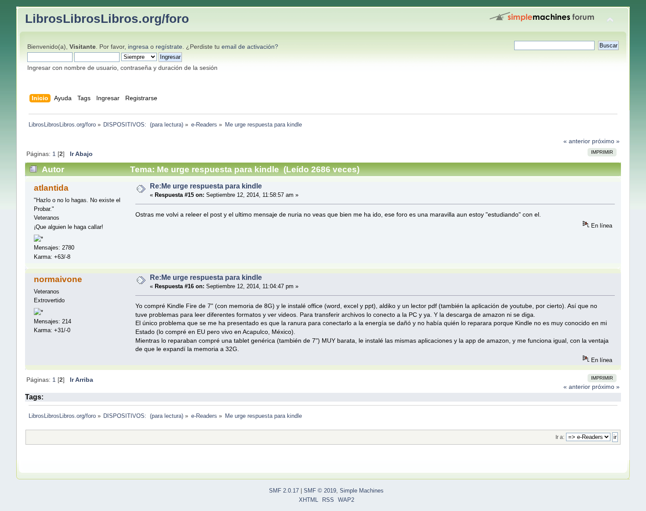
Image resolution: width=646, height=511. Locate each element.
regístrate (169, 46)
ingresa (138, 46)
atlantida (51, 187)
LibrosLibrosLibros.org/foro (107, 18)
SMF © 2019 (320, 491)
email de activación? (249, 46)
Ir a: (559, 437)
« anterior (576, 141)
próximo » (606, 141)
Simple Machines (362, 491)
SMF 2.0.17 (284, 491)
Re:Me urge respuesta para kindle (206, 186)
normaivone (58, 279)
